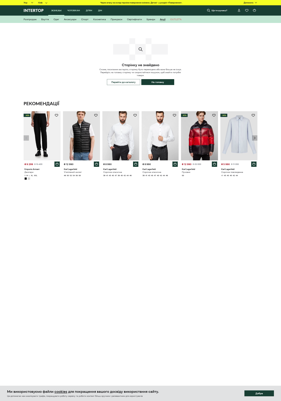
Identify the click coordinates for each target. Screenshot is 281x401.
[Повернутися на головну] (34, 10)
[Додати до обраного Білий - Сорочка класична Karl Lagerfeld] (135, 115)
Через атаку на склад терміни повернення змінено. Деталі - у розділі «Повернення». (141, 3)
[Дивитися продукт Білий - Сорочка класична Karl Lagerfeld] (120, 135)
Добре (259, 393)
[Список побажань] (247, 10)
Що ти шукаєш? (219, 10)
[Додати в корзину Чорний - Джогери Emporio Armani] (57, 164)
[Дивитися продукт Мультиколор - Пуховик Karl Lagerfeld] (199, 135)
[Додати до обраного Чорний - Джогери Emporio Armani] (56, 115)
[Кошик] (254, 10)
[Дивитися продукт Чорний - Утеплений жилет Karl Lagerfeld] (81, 135)
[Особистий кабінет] (239, 10)
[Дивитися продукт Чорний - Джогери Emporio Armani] (42, 135)
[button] (26, 138)
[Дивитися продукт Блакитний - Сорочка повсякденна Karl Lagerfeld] (238, 135)
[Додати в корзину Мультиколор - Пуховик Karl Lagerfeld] (214, 164)
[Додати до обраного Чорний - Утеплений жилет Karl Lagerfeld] (96, 115)
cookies (60, 391)
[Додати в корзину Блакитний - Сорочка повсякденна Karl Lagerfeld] (254, 164)
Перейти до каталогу (123, 82)
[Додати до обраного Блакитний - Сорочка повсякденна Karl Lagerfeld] (253, 115)
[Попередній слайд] (26, 138)
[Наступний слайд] (254, 138)
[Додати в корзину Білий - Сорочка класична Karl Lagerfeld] (135, 164)
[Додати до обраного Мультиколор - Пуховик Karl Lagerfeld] (214, 115)
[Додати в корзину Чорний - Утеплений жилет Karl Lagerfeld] (96, 164)
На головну (157, 82)
